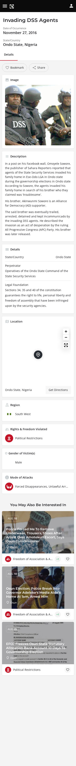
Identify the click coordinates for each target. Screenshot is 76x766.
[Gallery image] (38, 115)
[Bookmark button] (67, 559)
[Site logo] (12, 6)
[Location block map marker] (38, 354)
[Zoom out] (66, 337)
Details (9, 54)
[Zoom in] (66, 331)
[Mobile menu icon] (5, 6)
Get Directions (58, 390)
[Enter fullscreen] (66, 345)
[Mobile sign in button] (71, 5)
